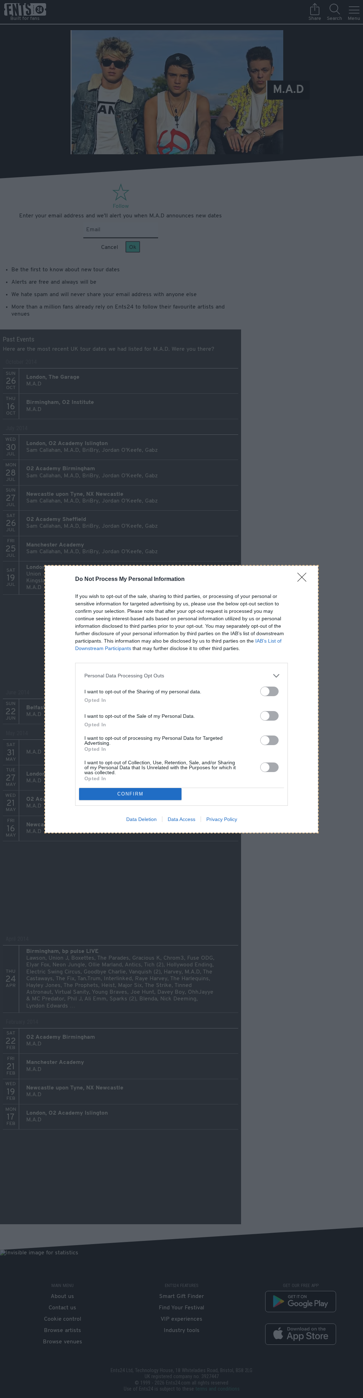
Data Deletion (141, 819)
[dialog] (181, 699)
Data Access (181, 819)
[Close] (304, 579)
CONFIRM (130, 794)
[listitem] (181, 675)
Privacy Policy (221, 819)
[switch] (269, 691)
